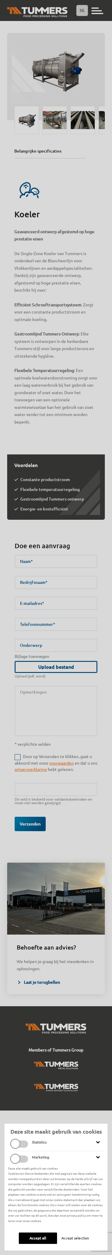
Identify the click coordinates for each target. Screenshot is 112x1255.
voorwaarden (61, 763)
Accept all (38, 1238)
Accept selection (75, 1238)
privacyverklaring (31, 769)
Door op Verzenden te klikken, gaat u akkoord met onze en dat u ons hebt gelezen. (56, 763)
